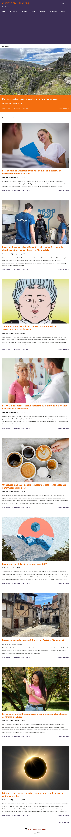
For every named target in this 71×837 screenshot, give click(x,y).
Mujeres (24, 11)
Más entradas (64, 822)
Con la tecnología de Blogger (36, 829)
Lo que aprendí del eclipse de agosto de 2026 (24, 564)
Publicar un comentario (21, 108)
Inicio (4, 11)
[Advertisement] (35, 27)
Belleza (42, 11)
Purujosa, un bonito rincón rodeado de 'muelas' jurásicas (30, 99)
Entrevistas (13, 11)
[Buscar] (63, 3)
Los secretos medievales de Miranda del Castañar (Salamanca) (33, 640)
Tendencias (53, 11)
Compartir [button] (6, 108)
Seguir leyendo (63, 108)
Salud (34, 11)
